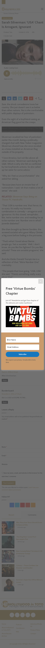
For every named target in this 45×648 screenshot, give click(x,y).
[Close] (40, 281)
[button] (22, 317)
